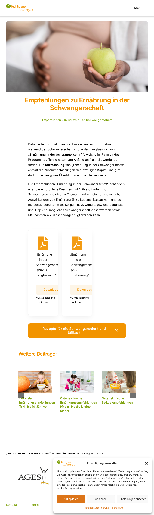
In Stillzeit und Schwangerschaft (88, 120)
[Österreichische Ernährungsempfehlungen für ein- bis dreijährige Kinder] (77, 382)
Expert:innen (51, 120)
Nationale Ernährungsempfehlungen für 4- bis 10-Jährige (36, 402)
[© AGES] (19, 5)
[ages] (33, 468)
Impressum (117, 507)
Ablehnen (100, 499)
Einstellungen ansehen (132, 499)
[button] (146, 463)
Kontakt (11, 505)
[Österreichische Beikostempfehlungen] (119, 382)
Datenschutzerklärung (96, 507)
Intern (35, 505)
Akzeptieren (71, 499)
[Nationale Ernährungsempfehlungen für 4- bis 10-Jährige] (35, 382)
